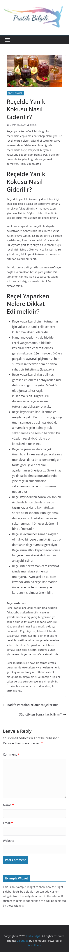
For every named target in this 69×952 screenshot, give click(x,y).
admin (33, 124)
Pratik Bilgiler (15, 93)
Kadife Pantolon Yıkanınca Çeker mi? (32, 705)
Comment (11, 754)
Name (8, 805)
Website (8, 841)
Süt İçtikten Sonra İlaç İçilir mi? (40, 714)
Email (8, 823)
